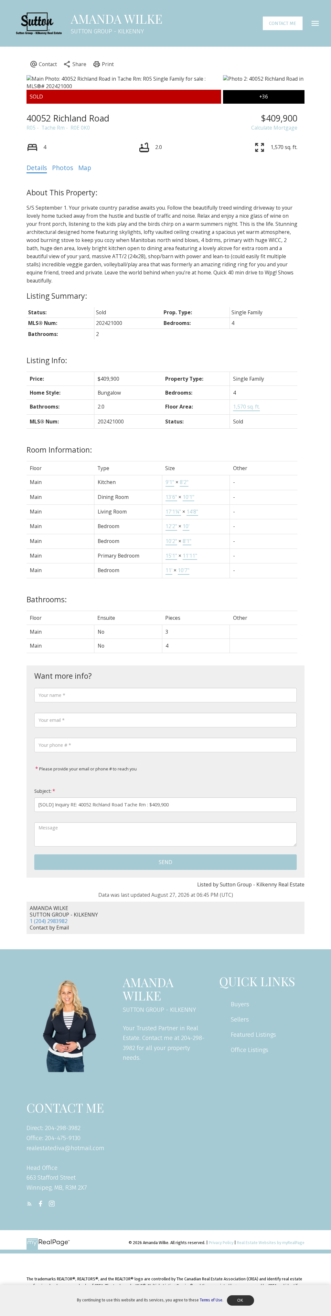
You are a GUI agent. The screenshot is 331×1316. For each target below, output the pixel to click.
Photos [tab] (62, 168)
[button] (283, 23)
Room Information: (59, 449)
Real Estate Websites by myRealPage (270, 1242)
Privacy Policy (221, 1242)
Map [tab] (84, 168)
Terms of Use (211, 1300)
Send (165, 862)
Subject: (42, 791)
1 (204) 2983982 (49, 921)
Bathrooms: (47, 599)
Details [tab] (37, 168)
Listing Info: (47, 360)
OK (240, 1300)
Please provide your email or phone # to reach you (87, 769)
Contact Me (282, 23)
